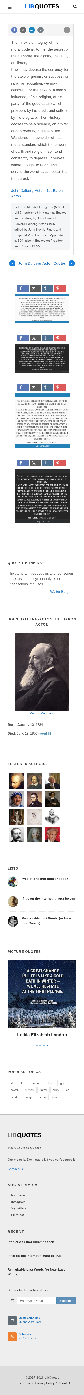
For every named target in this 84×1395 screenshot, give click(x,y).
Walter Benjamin (63, 592)
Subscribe (66, 1300)
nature (37, 1083)
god (62, 1083)
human (29, 1090)
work (56, 1090)
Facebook (18, 1195)
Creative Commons (42, 713)
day (54, 1097)
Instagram (18, 1202)
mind (43, 1090)
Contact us (15, 1169)
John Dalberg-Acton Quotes (42, 263)
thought (28, 1097)
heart (14, 1097)
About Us (64, 1383)
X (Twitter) (18, 1208)
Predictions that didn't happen (45, 878)
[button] (74, 5)
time (51, 1083)
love (23, 1083)
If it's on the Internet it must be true (49, 898)
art (67, 1090)
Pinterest (17, 1215)
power (14, 1090)
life (12, 1083)
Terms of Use (21, 1383)
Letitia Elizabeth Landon (42, 1034)
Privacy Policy (44, 1383)
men (43, 1097)
